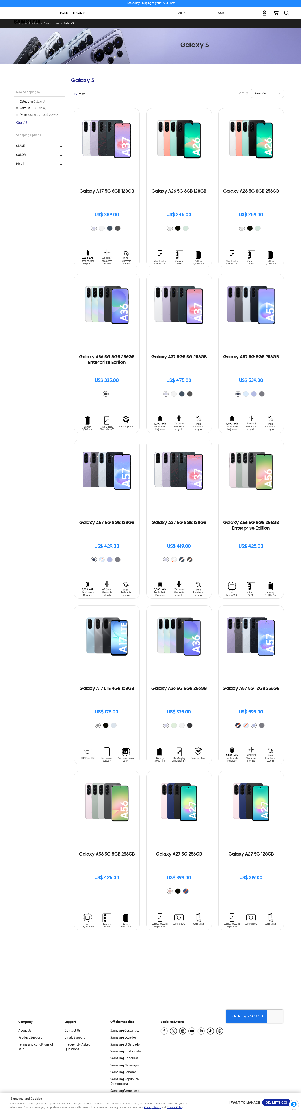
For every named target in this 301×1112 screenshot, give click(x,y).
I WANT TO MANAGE (244, 1102)
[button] (185, 13)
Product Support (30, 1038)
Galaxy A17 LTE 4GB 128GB (107, 688)
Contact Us (73, 1031)
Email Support (75, 1038)
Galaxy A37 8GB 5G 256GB (179, 357)
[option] (94, 228)
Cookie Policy (175, 1107)
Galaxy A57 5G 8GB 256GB (251, 357)
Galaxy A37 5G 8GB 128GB (179, 523)
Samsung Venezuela (125, 1091)
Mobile (64, 13)
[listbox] (107, 229)
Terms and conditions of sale (35, 1047)
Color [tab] (21, 155)
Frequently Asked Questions (77, 1047)
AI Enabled (79, 13)
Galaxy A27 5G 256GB (179, 854)
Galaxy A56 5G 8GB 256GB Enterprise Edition (251, 526)
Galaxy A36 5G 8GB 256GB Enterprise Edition (106, 360)
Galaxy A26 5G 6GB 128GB (179, 191)
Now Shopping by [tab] (28, 92)
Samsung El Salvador (125, 1045)
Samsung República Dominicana (124, 1082)
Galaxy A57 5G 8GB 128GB (106, 523)
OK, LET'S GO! (276, 1102)
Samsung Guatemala (125, 1051)
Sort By (243, 93)
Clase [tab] (20, 146)
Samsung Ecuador (123, 1038)
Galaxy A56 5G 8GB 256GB (107, 854)
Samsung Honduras (124, 1058)
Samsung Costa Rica (125, 1031)
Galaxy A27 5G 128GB (251, 854)
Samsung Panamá (123, 1072)
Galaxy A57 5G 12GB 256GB (251, 688)
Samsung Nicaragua (124, 1065)
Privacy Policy (152, 1107)
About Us (25, 1031)
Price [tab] (20, 164)
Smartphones (51, 23)
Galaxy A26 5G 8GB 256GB (251, 191)
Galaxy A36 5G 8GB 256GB (179, 688)
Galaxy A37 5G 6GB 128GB (107, 191)
